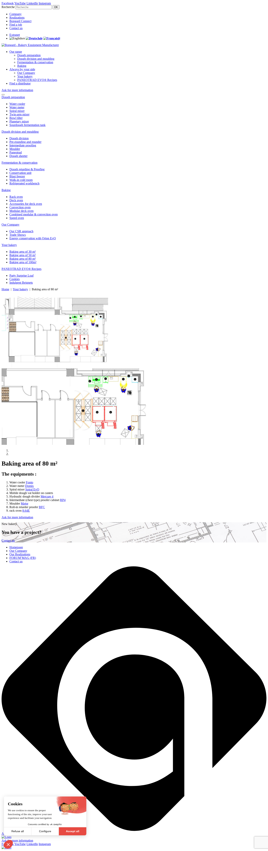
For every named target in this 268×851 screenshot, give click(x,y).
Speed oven (16, 218)
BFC (42, 507)
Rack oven (16, 196)
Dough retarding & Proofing (27, 169)
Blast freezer (17, 176)
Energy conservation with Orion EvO (32, 238)
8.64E (26, 510)
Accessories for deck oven (25, 203)
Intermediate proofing (22, 145)
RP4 (63, 500)
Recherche (8, 7)
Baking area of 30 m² (22, 251)
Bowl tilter (16, 118)
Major (24, 503)
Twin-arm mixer (19, 114)
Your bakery (25, 76)
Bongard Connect (20, 21)
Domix (29, 486)
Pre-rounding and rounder (25, 141)
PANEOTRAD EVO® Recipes (37, 80)
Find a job (15, 24)
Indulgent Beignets (21, 282)
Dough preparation (29, 55)
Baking (21, 65)
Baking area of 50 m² (22, 255)
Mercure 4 (47, 496)
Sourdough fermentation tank (27, 125)
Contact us (16, 28)
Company (15, 14)
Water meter (16, 107)
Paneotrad (15, 152)
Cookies (14, 279)
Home (5, 289)
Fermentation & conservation (35, 62)
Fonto (29, 482)
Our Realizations (19, 554)
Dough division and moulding (35, 58)
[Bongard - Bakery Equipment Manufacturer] (30, 45)
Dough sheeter (18, 156)
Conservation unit (20, 172)
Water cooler (17, 103)
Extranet (14, 34)
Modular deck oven (21, 211)
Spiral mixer (17, 111)
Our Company (26, 72)
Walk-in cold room (21, 180)
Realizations (17, 17)
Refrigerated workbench (24, 183)
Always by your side (22, 69)
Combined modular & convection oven (33, 214)
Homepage (16, 547)
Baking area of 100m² (22, 262)
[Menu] (3, 94)
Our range (15, 51)
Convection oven (20, 207)
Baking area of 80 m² (22, 258)
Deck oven (16, 200)
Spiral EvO (32, 489)
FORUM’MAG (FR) (22, 557)
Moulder (14, 149)
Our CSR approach (21, 231)
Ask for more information (17, 90)
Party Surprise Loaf (21, 275)
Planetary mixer (19, 121)
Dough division (19, 138)
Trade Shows (17, 234)
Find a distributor (20, 83)
